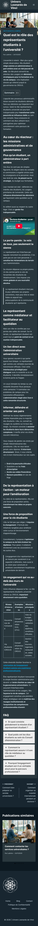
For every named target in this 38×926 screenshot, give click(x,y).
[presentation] (19, 831)
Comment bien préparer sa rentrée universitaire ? (8, 790)
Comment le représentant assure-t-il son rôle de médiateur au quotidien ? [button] (19, 751)
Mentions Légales (19, 909)
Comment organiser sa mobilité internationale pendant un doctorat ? (30, 793)
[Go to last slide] (5, 840)
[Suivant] (32, 840)
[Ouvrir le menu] (34, 4)
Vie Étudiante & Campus (12, 31)
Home (7, 901)
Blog (18, 901)
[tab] (15, 863)
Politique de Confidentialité (19, 905)
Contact (29, 901)
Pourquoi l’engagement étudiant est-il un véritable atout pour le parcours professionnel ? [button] (18, 767)
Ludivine (8, 54)
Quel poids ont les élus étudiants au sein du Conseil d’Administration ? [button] (18, 737)
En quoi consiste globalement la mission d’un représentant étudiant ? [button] (18, 725)
